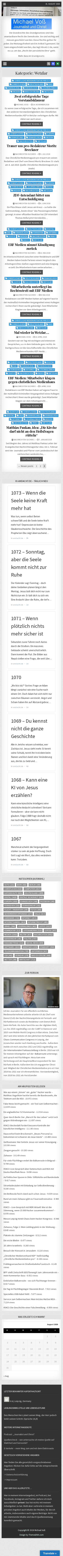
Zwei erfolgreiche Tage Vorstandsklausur (31, 98)
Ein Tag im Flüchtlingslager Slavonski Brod (24, 1289)
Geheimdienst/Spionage (18, 914)
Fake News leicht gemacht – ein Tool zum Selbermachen (31, 1103)
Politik (30, 938)
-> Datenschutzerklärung (16, 1474)
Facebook (47, 901)
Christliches (18, 84)
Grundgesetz (38, 55)
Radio (26, 240)
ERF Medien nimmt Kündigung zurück (31, 246)
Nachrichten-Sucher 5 (25, 154)
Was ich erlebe (32, 91)
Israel (9, 926)
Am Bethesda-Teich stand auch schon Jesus (25, 1193)
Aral (11, 1401)
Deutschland (37, 84)
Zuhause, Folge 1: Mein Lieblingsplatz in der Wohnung (29, 1227)
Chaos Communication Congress (19, 1039)
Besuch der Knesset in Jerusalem (20, 1250)
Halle (40, 914)
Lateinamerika (32, 930)
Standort (47, 947)
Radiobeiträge (13, 943)
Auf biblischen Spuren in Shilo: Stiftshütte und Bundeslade (31, 1177)
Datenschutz (13, 893)
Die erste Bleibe (11, 1240)
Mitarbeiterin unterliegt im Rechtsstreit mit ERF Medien (31, 288)
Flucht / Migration (16, 909)
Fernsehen (17, 187)
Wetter (10, 959)
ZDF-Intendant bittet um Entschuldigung (31, 197)
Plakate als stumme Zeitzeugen (19, 1235)
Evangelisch (31, 88)
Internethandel (14, 922)
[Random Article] (53, 64)
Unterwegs (39, 951)
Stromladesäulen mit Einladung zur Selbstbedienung (29, 1185)
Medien (16, 91)
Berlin (34, 884)
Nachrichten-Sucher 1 (25, 253)
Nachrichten (26, 141)
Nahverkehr (12, 938)
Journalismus (49, 88)
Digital (50, 229)
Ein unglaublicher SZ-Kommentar (19, 1112)
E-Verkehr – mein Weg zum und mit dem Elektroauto (29, 1448)
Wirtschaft (27, 959)
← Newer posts (25, 466)
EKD (21, 415)
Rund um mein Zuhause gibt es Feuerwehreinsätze (28, 1198)
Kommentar (12, 930)
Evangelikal (14, 88)
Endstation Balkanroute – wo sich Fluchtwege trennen (29, 1280)
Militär (25, 934)
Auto (9, 884)
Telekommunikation (16, 951)
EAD (50, 84)
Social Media (34, 943)
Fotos (36, 909)
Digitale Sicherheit (31, 897)
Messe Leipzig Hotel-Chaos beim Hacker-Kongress (28, 1218)
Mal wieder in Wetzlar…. (31, 332)
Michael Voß (22, 105)
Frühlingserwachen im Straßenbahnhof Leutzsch (27, 1264)
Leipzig (50, 930)
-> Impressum (10, 1479)
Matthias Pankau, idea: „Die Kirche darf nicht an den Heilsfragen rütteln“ (31, 431)
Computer (33, 889)
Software (12, 947)
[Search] (49, 64)
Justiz (12, 236)
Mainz (50, 187)
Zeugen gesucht (11, 1150)
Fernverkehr (31, 905)
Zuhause (8, 1155)
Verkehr (21, 955)
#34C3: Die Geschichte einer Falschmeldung (24, 1307)
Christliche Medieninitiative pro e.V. (32, 80)
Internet (53, 232)
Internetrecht (38, 922)
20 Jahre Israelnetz (13, 1245)
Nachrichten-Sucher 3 (25, 203)
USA (8, 955)
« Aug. (6, 1376)
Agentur (14, 412)
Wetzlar (48, 91)
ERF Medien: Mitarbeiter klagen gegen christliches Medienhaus (31, 380)
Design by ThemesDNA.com (32, 1534)
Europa (50, 134)
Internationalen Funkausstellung (22, 1050)
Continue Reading (31, 124)
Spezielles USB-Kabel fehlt (16, 1294)
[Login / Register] (58, 64)
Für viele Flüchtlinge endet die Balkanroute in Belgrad (29, 1160)
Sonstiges (30, 947)
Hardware (11, 918)
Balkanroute (40, 1053)
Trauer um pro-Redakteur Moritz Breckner (31, 148)
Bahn (21, 884)
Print (53, 236)
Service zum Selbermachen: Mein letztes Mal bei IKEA (29, 1299)
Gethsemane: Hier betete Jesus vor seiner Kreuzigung (30, 1142)
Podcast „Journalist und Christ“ (19, 1434)
